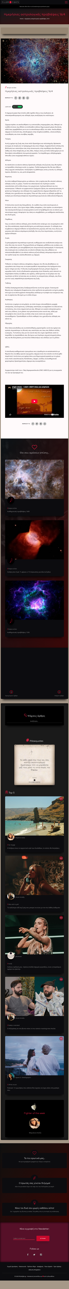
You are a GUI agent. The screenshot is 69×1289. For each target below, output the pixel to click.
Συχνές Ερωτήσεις (12, 1266)
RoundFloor (51, 1276)
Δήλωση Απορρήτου (35, 1270)
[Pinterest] (23, 98)
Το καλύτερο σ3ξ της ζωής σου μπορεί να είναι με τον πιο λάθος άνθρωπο (33, 908)
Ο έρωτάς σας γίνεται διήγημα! (34, 1183)
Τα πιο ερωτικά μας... (34, 1158)
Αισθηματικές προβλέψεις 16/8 (18, 511)
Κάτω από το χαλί (13, 904)
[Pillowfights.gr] (10, 2)
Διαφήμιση (40, 1266)
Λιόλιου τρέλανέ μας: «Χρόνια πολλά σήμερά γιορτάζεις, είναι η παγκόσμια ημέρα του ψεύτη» (34, 968)
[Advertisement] (34, 669)
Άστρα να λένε (11, 87)
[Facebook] (15, 98)
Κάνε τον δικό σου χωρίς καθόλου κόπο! (34, 1208)
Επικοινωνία (22, 1266)
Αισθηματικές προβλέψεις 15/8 (18, 632)
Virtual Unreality (19, 897)
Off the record (12, 1084)
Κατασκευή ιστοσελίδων (34, 1276)
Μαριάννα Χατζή (20, 838)
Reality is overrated (13, 1025)
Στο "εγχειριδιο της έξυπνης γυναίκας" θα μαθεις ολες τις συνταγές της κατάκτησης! (34, 1211)
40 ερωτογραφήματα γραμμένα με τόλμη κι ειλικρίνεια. (34, 1161)
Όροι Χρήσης (57, 1266)
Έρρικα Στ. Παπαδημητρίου (23, 1077)
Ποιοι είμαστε (48, 1266)
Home (21, 19)
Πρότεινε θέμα (31, 1266)
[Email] (27, 98)
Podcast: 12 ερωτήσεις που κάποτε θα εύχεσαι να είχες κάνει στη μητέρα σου (33, 1089)
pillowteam (18, 956)
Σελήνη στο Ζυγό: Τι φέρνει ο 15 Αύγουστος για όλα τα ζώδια (29, 572)
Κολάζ (10, 964)
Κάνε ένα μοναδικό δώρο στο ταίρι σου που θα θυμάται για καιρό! (34, 1186)
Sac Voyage (11, 845)
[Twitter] (19, 98)
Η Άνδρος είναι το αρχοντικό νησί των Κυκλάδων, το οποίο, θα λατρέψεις (33, 848)
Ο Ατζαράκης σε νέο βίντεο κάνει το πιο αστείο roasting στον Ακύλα (31, 1028)
